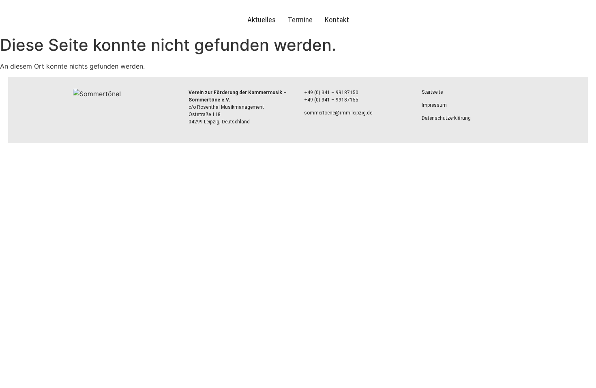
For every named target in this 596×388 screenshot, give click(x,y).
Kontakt (337, 19)
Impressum (434, 105)
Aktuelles (261, 19)
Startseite (432, 92)
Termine (300, 19)
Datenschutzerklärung (446, 118)
